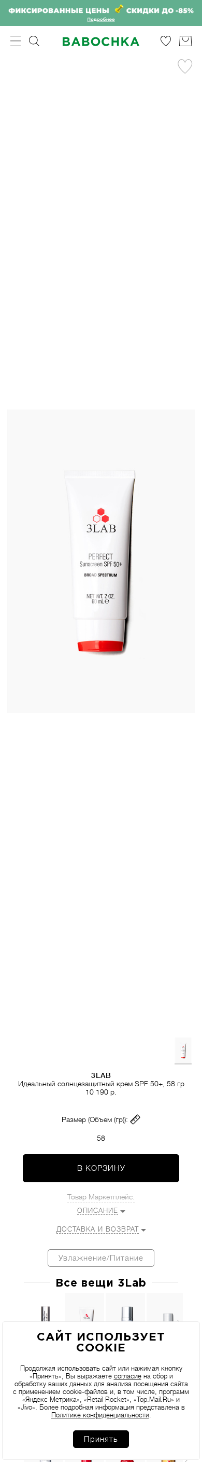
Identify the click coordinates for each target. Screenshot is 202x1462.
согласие (127, 1376)
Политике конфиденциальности (100, 1415)
